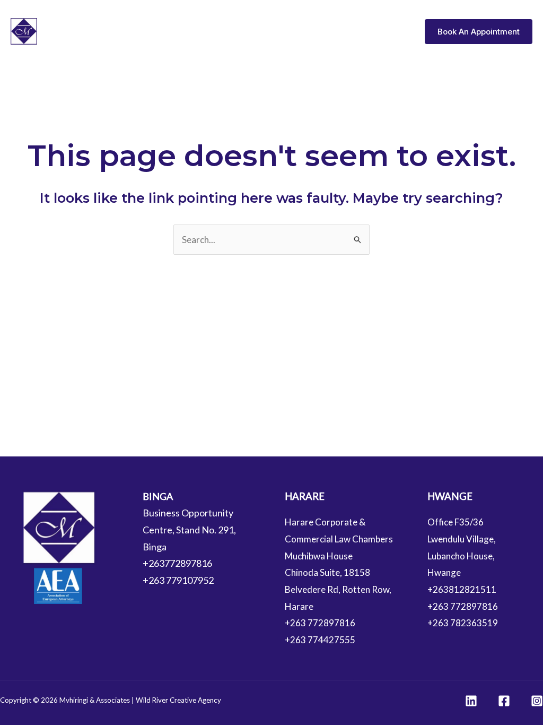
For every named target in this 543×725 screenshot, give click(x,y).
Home (247, 31)
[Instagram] (537, 701)
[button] (478, 31)
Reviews (388, 31)
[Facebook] (504, 701)
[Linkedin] (471, 701)
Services (337, 31)
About (289, 31)
